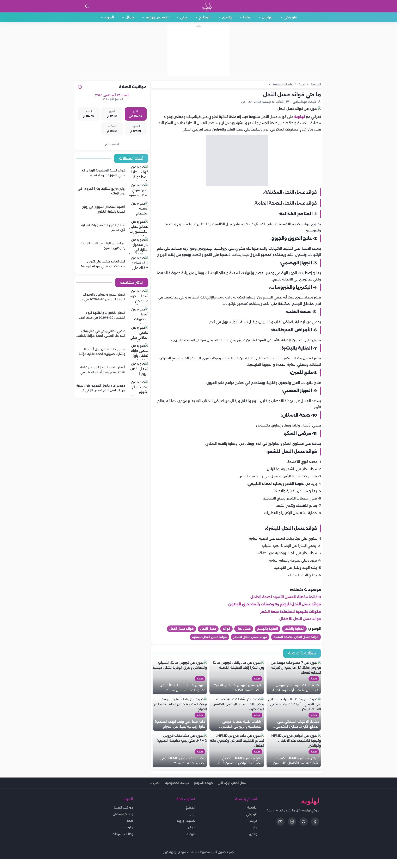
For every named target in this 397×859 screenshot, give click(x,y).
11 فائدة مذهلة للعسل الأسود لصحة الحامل (285, 597)
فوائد (226, 629)
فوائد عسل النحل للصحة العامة (296, 637)
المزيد (109, 17)
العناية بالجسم (267, 629)
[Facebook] (315, 821)
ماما (246, 17)
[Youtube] (280, 821)
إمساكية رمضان (123, 814)
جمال (130, 17)
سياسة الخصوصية (177, 783)
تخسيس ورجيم (157, 17)
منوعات (128, 827)
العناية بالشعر (294, 629)
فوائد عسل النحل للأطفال (300, 619)
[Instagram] (292, 821)
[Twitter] (303, 821)
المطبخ (204, 17)
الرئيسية (252, 807)
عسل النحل (208, 629)
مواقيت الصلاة (123, 807)
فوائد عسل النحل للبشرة (209, 637)
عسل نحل (244, 629)
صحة (130, 821)
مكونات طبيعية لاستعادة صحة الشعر (290, 612)
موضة (191, 834)
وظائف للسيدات (122, 834)
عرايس (267, 17)
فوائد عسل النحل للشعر (250, 637)
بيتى (183, 17)
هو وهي (290, 17)
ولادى (227, 17)
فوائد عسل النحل (181, 629)
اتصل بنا (155, 783)
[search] (87, 6)
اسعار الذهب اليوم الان (232, 783)
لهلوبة (299, 117)
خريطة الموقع (203, 783)
